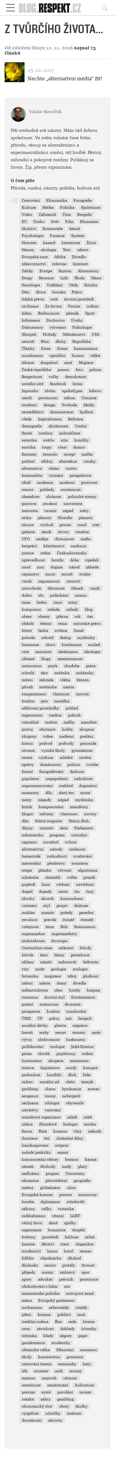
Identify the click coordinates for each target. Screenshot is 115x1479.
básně (74, 228)
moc (40, 567)
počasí (27, 1004)
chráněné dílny (69, 1138)
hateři (27, 1032)
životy (63, 531)
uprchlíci (57, 355)
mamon (28, 1378)
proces (65, 524)
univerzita (72, 503)
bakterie (90, 962)
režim (45, 553)
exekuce (78, 546)
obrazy (44, 616)
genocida (88, 743)
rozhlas (28, 912)
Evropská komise (37, 1194)
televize (59, 264)
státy (84, 510)
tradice (55, 715)
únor (57, 602)
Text (67, 249)
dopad (27, 891)
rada (72, 1321)
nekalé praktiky (36, 1152)
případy (28, 1272)
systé (46, 1392)
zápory (66, 1335)
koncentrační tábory (40, 1159)
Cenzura (89, 398)
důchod (74, 1258)
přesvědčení (56, 1180)
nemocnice (31, 665)
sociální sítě (33, 383)
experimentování (37, 785)
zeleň (90, 1237)
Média (48, 207)
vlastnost (61, 694)
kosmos (60, 1131)
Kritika (90, 285)
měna (27, 1300)
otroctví (73, 581)
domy (62, 983)
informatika (32, 835)
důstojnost (64, 539)
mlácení (66, 948)
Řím (58, 1321)
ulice (71, 1187)
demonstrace (61, 412)
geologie (58, 969)
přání (26, 1314)
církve (27, 1124)
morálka (61, 701)
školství (29, 228)
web (54, 299)
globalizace (50, 1187)
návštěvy (30, 1110)
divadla (79, 983)
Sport (90, 313)
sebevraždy (59, 1307)
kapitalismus (50, 419)
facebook (58, 383)
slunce (28, 524)
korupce (90, 1067)
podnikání (59, 595)
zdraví (82, 249)
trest (64, 1244)
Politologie (82, 327)
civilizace (30, 306)
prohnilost (31, 1074)
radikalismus (33, 1215)
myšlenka (84, 799)
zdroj (71, 976)
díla (25, 821)
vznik (95, 588)
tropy (47, 447)
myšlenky (86, 637)
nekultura (83, 778)
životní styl (54, 997)
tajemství (30, 574)
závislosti (45, 1328)
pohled (72, 708)
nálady (72, 609)
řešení (46, 623)
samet (62, 1152)
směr (96, 1032)
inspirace (52, 976)
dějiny (27, 828)
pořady (66, 912)
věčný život (32, 1223)
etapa (27, 870)
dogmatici (88, 785)
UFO (26, 539)
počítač (28, 461)
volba (72, 877)
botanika (30, 976)
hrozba (28, 1201)
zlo (41, 595)
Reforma (75, 419)
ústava (28, 1067)
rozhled (66, 785)
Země (79, 630)
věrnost (70, 1378)
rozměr (47, 912)
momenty (30, 792)
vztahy (89, 461)
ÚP (40, 1018)
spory (27, 1279)
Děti (25, 292)
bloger (27, 814)
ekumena (30, 1180)
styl (46, 905)
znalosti (74, 1413)
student (50, 503)
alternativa (32, 468)
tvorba (92, 764)
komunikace (71, 898)
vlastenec (69, 814)
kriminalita (32, 475)
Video (27, 214)
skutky (28, 898)
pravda (50, 919)
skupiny (29, 736)
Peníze (74, 306)
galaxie (28, 531)
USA (95, 334)
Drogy (27, 278)
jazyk (53, 665)
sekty (45, 1399)
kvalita (28, 701)
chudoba (71, 665)
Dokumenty (32, 327)
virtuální (79, 835)
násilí (27, 398)
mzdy (66, 1166)
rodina (92, 306)
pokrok (74, 715)
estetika (29, 440)
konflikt (54, 1074)
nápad (63, 799)
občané (28, 658)
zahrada (46, 680)
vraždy (81, 1307)
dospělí (78, 1230)
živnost (88, 1265)
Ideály (88, 405)
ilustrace (30, 1138)
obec (58, 990)
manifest (89, 722)
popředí (28, 884)
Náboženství (74, 334)
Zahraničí (47, 214)
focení (27, 771)
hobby (67, 729)
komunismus (86, 348)
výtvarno (58, 327)
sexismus (88, 1349)
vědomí (63, 884)
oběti (70, 1082)
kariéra (28, 1244)
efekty (47, 461)
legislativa (49, 1067)
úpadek (92, 560)
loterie (89, 1321)
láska (43, 630)
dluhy (61, 341)
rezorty (78, 1032)
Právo (77, 292)
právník (66, 1279)
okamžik (53, 877)
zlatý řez (66, 792)
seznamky (67, 1364)
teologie (57, 1046)
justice (28, 553)
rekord (47, 637)
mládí (72, 1117)
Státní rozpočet (48, 821)
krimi (77, 383)
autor (50, 574)
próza (27, 1053)
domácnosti (50, 764)
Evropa (46, 271)
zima (26, 602)
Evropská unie (35, 256)
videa (48, 736)
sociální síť (49, 1082)
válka (95, 355)
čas (90, 616)
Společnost (91, 207)
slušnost (53, 496)
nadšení (66, 736)
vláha (65, 680)
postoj (27, 729)
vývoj (27, 1039)
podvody (66, 743)
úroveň (82, 694)
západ (68, 510)
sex (67, 1286)
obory (64, 1406)
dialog (65, 637)
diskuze (81, 905)
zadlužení (30, 1173)
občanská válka (36, 1349)
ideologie (92, 651)
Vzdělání (55, 285)
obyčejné (47, 729)
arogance (30, 1096)
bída (86, 1074)
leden (42, 602)
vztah (27, 581)
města (44, 983)
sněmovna (49, 1004)
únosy (50, 1096)
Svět (55, 221)
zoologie (80, 969)
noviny (90, 814)
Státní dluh (79, 821)
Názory (28, 249)
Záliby (27, 271)
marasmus (79, 1060)
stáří (88, 1117)
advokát (45, 1279)
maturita (30, 510)
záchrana (30, 1103)
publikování (33, 1046)
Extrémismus (83, 997)
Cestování (31, 200)
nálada (54, 609)
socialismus (32, 355)
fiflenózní (65, 1349)
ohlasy (28, 962)
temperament (34, 694)
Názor (96, 278)
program (57, 835)
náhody (95, 1131)
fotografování (51, 771)
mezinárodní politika (40, 1293)
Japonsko (30, 390)
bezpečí (85, 1018)
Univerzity (75, 1173)
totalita (82, 531)
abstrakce (68, 461)
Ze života (53, 306)
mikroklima (69, 433)
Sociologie (31, 285)
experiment (32, 715)
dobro (27, 595)
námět (46, 962)
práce (91, 665)
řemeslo (50, 454)
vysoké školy (53, 750)
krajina (93, 990)
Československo (71, 553)
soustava (79, 863)
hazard (49, 242)
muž (81, 1314)
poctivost (89, 482)
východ (46, 524)
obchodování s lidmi (40, 1286)
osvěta (85, 757)
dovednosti (32, 1420)
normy (47, 1272)
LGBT (75, 1215)
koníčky (81, 440)
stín (64, 440)
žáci (44, 673)
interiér (46, 828)
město (27, 680)
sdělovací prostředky (40, 708)
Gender (58, 292)
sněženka (48, 687)
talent (27, 983)
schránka (30, 877)
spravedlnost (33, 560)
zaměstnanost (70, 658)
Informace (31, 320)
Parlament (83, 828)
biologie (70, 1124)
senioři (28, 341)
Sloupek (29, 334)
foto (79, 369)
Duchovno (55, 320)
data (64, 828)
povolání (65, 1392)
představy (56, 863)
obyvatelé (75, 1103)
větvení (64, 870)
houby (74, 990)
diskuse (77, 771)
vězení (58, 1215)
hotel (68, 1251)
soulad (94, 644)
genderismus (33, 1342)
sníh (59, 1371)
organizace (31, 1230)
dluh (72, 1074)
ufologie (52, 1103)
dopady (45, 891)
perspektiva (80, 475)
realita (51, 722)
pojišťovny (65, 1053)
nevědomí (85, 884)
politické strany (82, 496)
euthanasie (32, 1307)
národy (56, 849)
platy (82, 1166)
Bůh (64, 926)
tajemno (29, 842)
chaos (50, 1089)
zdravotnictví (34, 264)
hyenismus (32, 1060)
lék (25, 1371)
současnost (71, 489)
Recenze (46, 278)
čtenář (68, 919)
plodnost (90, 976)
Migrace (86, 362)
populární (30, 778)
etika (26, 517)
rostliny (46, 433)
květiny (29, 1237)
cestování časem (37, 1364)
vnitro (71, 468)
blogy (46, 658)
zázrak (28, 1166)
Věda (73, 285)
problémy (30, 1089)
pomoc (63, 369)
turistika (66, 1208)
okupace (55, 1060)
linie (46, 884)
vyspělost (30, 1413)
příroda (72, 313)
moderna (45, 482)
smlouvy (67, 1272)
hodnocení (75, 1039)
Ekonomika (56, 200)
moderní (67, 482)
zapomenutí (49, 581)
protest (65, 1194)
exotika (29, 447)
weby (44, 1032)
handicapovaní (35, 1145)
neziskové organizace (41, 1117)
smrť (68, 362)
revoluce (29, 919)
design (50, 405)
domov (79, 447)
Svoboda (69, 405)
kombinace (72, 644)
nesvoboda (31, 588)
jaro (44, 701)
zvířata (61, 630)
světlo (48, 440)
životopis (59, 940)
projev (62, 905)
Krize (46, 348)
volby (54, 376)
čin (77, 891)
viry (25, 969)
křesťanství (54, 546)
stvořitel (51, 842)
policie (95, 369)
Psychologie (33, 235)
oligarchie (84, 1244)
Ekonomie (89, 221)
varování (53, 1110)
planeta (86, 517)
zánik (46, 531)
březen (83, 680)
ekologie (48, 249)
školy (27, 1357)
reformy (47, 814)
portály (68, 1265)
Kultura (29, 207)
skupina (86, 729)
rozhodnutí (57, 856)
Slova (41, 292)
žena (49, 926)
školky (81, 1406)
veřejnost (30, 926)
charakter (31, 496)
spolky (70, 1223)
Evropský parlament (56, 1300)
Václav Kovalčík (45, 111)
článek (77, 588)
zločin (50, 390)
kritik (27, 806)
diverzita (73, 1004)
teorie (27, 757)
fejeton (65, 271)
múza (85, 792)
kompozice (31, 609)
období (28, 623)
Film (69, 221)
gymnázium (82, 750)
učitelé (28, 673)
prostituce (89, 1279)
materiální (31, 863)
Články (28, 348)
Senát (27, 433)
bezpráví (29, 546)
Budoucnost (48, 313)
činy (90, 891)
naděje (42, 539)
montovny (88, 1194)
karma (91, 1159)
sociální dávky (35, 1025)
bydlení (86, 412)
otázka (28, 1399)
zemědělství (33, 412)
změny (28, 1187)
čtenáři (87, 919)
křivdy (85, 948)
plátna (62, 616)
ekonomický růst (37, 1406)
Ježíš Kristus (82, 1046)
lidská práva (33, 299)
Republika (81, 341)
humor (78, 355)
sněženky (85, 673)
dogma (57, 567)
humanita (57, 1230)
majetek (49, 1378)
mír (69, 1018)
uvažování (82, 856)
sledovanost (49, 1039)
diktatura (56, 588)
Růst (45, 341)
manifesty (79, 806)
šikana (28, 362)
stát (96, 524)
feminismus (84, 926)
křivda (27, 955)
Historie (29, 242)
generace (75, 1357)
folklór (28, 1258)
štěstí (27, 630)
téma (62, 623)
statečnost (31, 1385)
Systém (77, 235)
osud (26, 567)
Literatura (71, 242)
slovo (50, 644)
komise (44, 1314)
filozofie (65, 517)
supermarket (33, 933)
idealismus (68, 651)
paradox (86, 912)
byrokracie (71, 1089)
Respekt (84, 214)
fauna (27, 1131)
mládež (66, 757)
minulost (43, 651)
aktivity (55, 1420)
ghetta (60, 1025)
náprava (80, 1025)
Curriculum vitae (37, 948)
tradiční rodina (35, 1321)
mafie (86, 539)
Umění (81, 426)
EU (24, 221)
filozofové (48, 1124)
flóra (43, 1131)
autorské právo (87, 623)
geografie (82, 1180)
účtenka (29, 1335)
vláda (27, 419)
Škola (80, 278)
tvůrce (71, 842)
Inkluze (72, 1237)
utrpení (61, 1145)
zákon (69, 398)
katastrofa (31, 856)
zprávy (28, 764)
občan (53, 468)
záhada (92, 567)
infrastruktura (35, 990)
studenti (29, 405)
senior (50, 1265)
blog (89, 609)
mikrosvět (67, 962)
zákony (28, 1208)
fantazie (29, 454)
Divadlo (79, 256)
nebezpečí (71, 1096)
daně (53, 1223)
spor (85, 1272)
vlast (62, 447)
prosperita (31, 1011)
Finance (57, 235)
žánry (59, 955)
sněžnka (62, 673)
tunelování (76, 1011)
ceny (26, 1328)
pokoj (54, 1018)
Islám (27, 313)
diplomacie (50, 1201)
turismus (30, 997)
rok (78, 616)
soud (82, 524)
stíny (73, 602)
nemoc (81, 595)
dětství (47, 1244)
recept (69, 454)
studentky (61, 1342)
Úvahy (77, 320)
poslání (86, 736)
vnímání (29, 905)
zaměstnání (57, 1385)
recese (85, 1251)
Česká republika (36, 369)
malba (87, 454)
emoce (27, 489)
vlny (78, 1131)
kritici (27, 743)
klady (48, 1335)
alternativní (33, 849)
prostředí (50, 1237)
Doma (62, 348)
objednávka (50, 1258)
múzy (27, 799)
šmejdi (87, 1082)
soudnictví (31, 1251)
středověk (76, 1201)
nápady (44, 799)
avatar (93, 1089)
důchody (48, 1166)
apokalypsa (72, 390)
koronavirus (49, 1357)
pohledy (47, 489)
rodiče (87, 1053)
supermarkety (64, 933)
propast (52, 1173)
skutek (47, 898)
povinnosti (48, 398)
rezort (60, 1032)
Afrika (60, 256)
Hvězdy (49, 334)
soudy (71, 1067)
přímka (44, 870)
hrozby (58, 560)
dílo (48, 792)
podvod (45, 743)
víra (25, 651)
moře (39, 969)
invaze (85, 1392)
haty (87, 1364)
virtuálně (30, 722)
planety (45, 517)
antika (90, 1124)
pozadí (89, 877)
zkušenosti (58, 426)
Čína (67, 214)
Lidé (64, 278)
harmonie (30, 644)
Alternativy (88, 271)
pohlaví (64, 1314)
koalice (53, 1011)
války (46, 1208)
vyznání (56, 475)
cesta (63, 891)
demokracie (75, 376)
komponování (51, 806)
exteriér (41, 1371)
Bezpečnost (32, 376)
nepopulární (57, 778)
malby (69, 722)
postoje (28, 1392)
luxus (52, 1251)
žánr (44, 955)
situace (28, 750)
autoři (67, 574)
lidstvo (95, 390)
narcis (68, 687)
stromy (75, 1371)
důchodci (30, 1265)
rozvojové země (80, 1293)
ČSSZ (26, 1018)
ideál (26, 482)
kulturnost (84, 1385)
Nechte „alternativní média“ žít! (65, 78)
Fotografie (83, 200)
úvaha (84, 574)
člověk (44, 1053)
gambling (65, 1399)
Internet (80, 264)
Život (91, 242)
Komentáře (53, 228)
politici (73, 764)
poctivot (29, 503)
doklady (67, 1328)
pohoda (28, 637)
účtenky (88, 1328)
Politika (67, 207)
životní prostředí (79, 299)
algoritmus (88, 870)
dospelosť (49, 362)
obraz (27, 616)
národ (74, 567)
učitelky (52, 1413)
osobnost (77, 849)
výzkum (46, 757)
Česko (38, 221)
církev (27, 1082)
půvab (27, 687)
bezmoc (72, 1159)
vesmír (50, 510)
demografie (32, 426)
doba (74, 560)
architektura (33, 940)
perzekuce (80, 955)
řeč (47, 1138)
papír (82, 1335)
